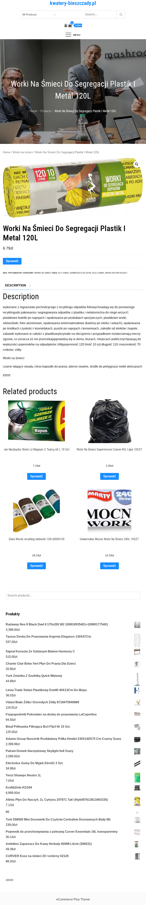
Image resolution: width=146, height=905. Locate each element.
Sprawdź (12, 261)
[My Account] (65, 25)
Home (6, 152)
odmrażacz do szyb (80, 273)
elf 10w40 (63, 273)
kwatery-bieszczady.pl (73, 3)
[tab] (17, 285)
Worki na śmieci (23, 152)
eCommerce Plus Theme (73, 899)
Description (15, 285)
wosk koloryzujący (116, 273)
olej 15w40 (98, 273)
